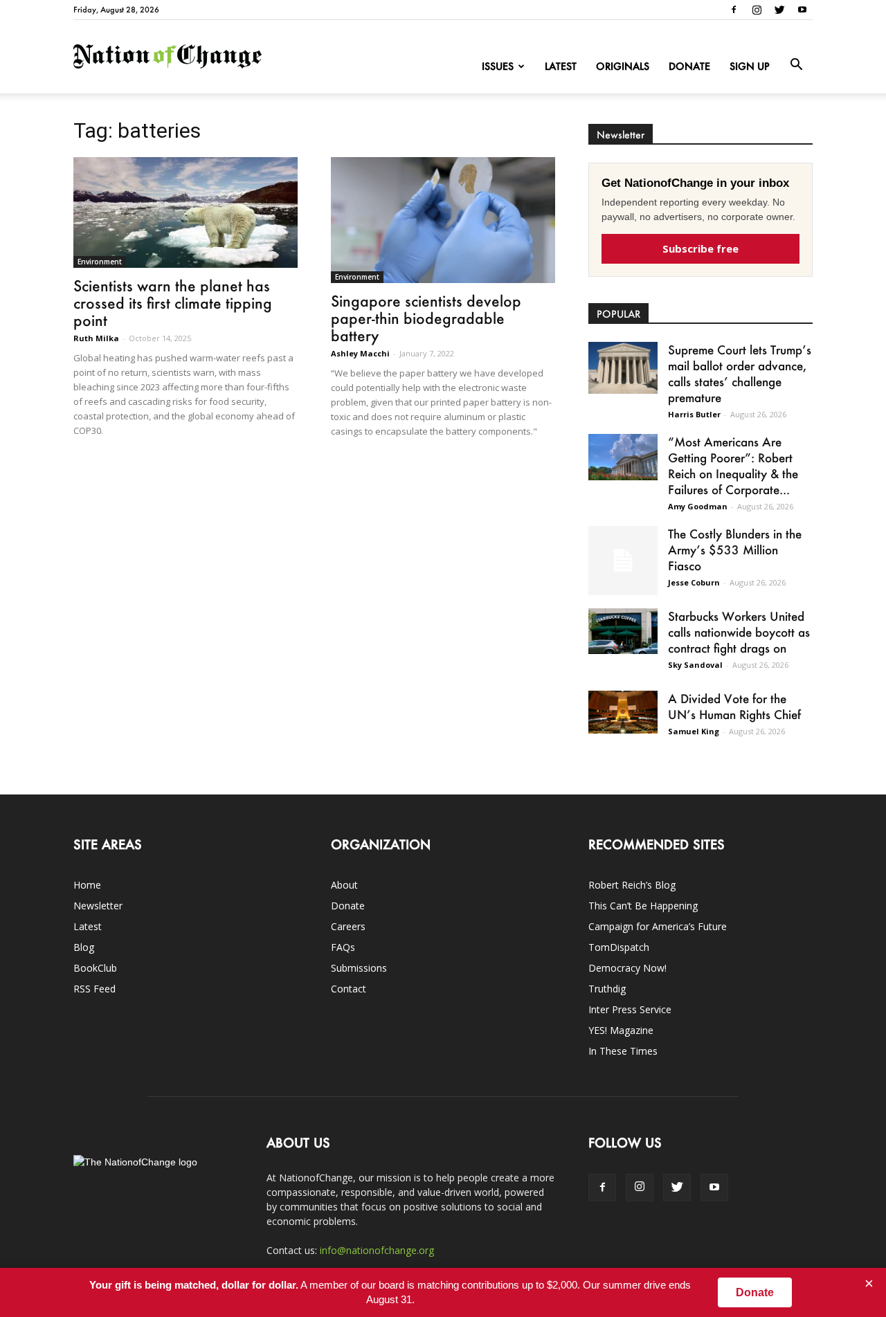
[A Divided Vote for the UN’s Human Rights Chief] (623, 712)
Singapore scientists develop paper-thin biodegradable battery (426, 318)
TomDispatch (618, 947)
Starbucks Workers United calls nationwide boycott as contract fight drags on (739, 631)
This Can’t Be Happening (643, 905)
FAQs (343, 947)
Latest (561, 66)
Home (87, 884)
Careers (348, 926)
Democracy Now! (627, 967)
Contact (348, 988)
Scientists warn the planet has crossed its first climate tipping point (172, 302)
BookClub (95, 967)
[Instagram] (756, 9)
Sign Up (750, 66)
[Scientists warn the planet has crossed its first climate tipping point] (185, 212)
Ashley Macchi (360, 353)
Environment (100, 261)
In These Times (623, 1050)
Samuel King (693, 731)
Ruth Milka (96, 338)
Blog (83, 947)
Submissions (359, 967)
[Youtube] (802, 9)
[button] (796, 65)
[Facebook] (733, 9)
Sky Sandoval (695, 665)
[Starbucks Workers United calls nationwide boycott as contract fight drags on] (623, 631)
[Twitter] (779, 9)
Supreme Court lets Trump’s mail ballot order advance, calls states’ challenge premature (739, 373)
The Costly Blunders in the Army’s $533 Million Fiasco (735, 549)
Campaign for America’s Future (657, 926)
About (344, 884)
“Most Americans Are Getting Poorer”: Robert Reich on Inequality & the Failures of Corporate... (733, 465)
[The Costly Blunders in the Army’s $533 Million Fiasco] (623, 560)
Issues (498, 66)
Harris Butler (694, 414)
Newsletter (98, 905)
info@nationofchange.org (377, 1250)
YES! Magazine (620, 1030)
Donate (689, 66)
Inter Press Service (629, 1009)
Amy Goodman (697, 506)
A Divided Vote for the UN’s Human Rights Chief (734, 706)
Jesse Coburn (694, 582)
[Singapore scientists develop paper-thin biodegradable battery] (443, 220)
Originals (622, 66)
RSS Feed (94, 988)
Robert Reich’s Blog (632, 884)
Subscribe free (700, 248)
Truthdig (607, 988)
